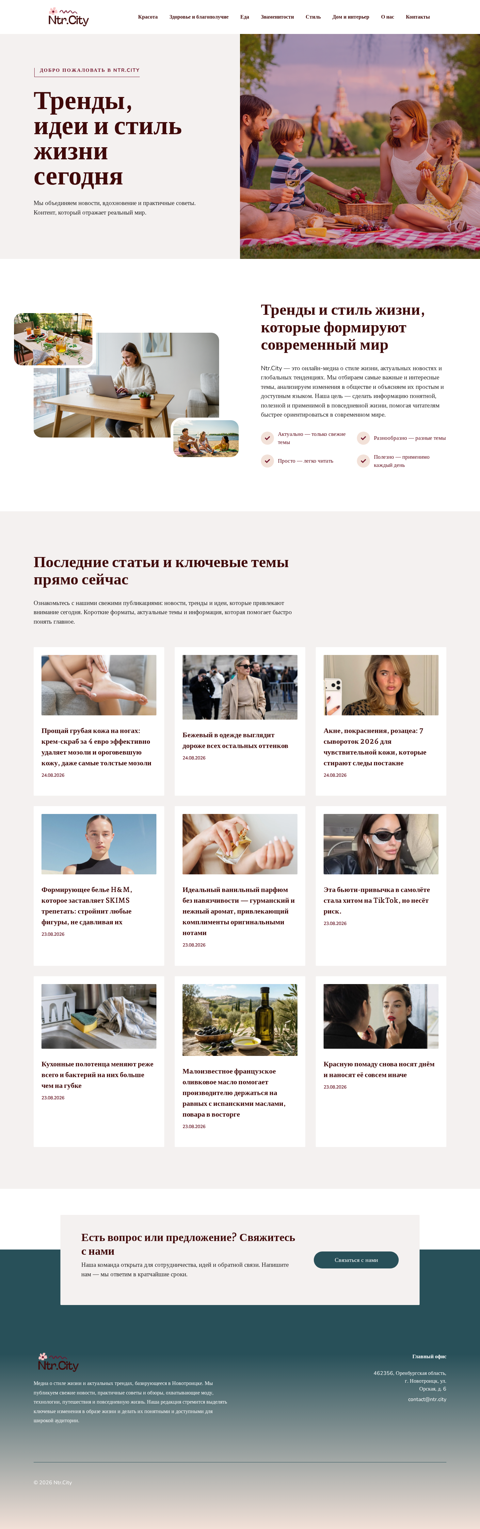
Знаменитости (277, 17)
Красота (148, 17)
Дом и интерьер (350, 17)
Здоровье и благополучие (199, 17)
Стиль (313, 17)
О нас (387, 17)
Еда (244, 17)
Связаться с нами (356, 1260)
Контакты (418, 17)
